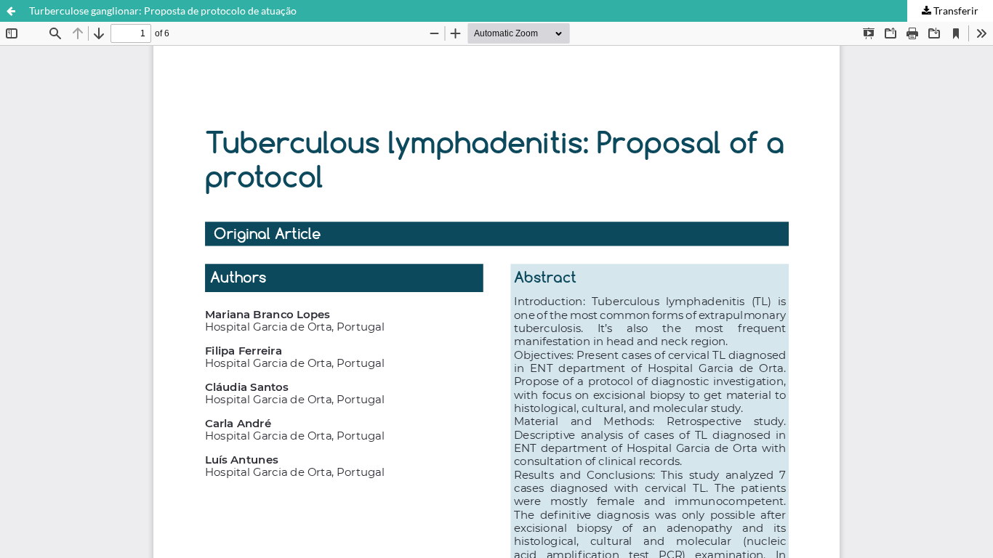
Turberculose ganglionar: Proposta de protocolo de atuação (163, 10)
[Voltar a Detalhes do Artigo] (11, 11)
